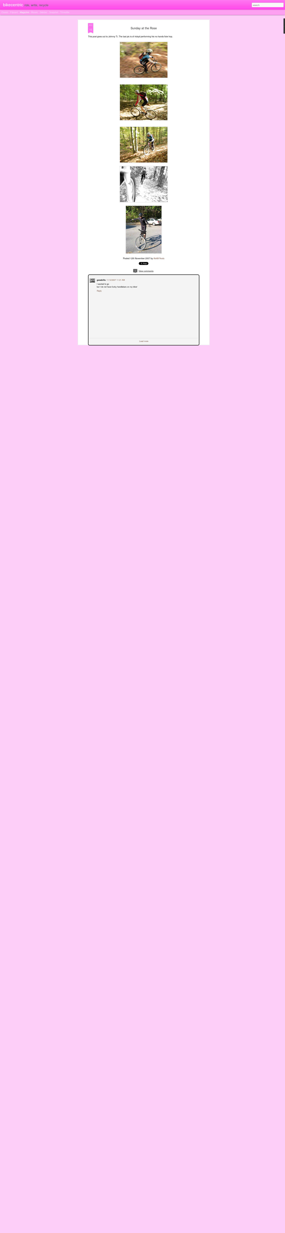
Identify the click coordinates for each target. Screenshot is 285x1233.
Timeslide (64, 12)
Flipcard (14, 12)
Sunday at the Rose (144, 28)
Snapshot (53, 12)
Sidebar (43, 12)
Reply (98, 290)
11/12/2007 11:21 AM (115, 279)
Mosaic (34, 12)
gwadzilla (100, 279)
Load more (143, 340)
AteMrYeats (158, 258)
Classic (4, 12)
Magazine (24, 12)
